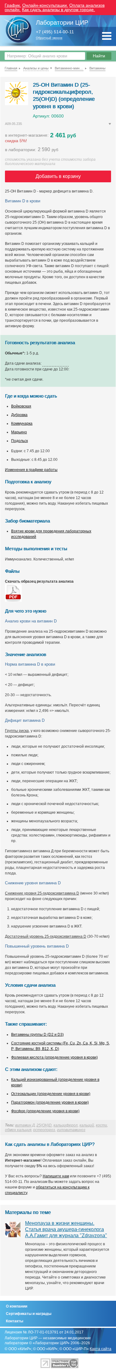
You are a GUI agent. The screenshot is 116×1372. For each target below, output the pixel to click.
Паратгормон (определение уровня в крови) (50, 1102)
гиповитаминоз (71, 1130)
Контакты (14, 1321)
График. (13, 5)
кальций (86, 1125)
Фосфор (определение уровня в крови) (45, 1111)
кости (101, 1125)
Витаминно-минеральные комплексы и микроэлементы (69, 68)
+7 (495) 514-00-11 (55, 32)
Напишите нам (56, 1176)
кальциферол (66, 1125)
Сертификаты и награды (28, 1314)
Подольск (19, 441)
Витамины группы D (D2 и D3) (37, 1034)
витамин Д (25, 1125)
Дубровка (19, 415)
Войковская (21, 406)
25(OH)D (44, 1125)
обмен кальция (18, 1130)
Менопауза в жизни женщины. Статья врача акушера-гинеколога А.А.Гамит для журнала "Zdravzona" (66, 1229)
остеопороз (44, 1130)
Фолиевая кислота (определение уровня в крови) (54, 1057)
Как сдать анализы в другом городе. (58, 9)
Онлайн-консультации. (45, 5)
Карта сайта (100, 1349)
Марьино (19, 432)
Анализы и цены (36, 68)
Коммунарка (21, 423)
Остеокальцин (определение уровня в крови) (50, 1094)
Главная (11, 68)
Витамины (97, 68)
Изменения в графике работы (31, 470)
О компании (16, 1306)
